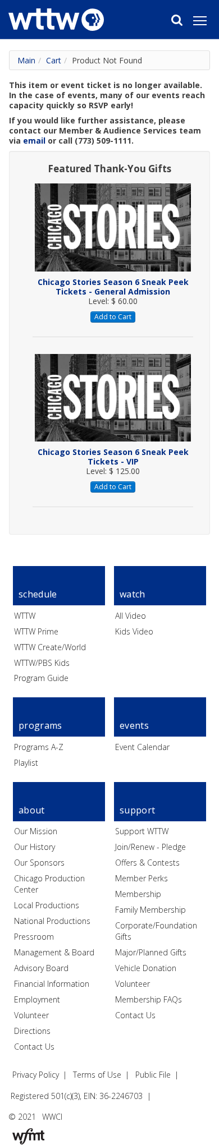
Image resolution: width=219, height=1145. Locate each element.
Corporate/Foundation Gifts (156, 931)
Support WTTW (141, 831)
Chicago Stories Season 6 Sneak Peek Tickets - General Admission (113, 287)
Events (134, 725)
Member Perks (141, 878)
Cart (53, 60)
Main (26, 60)
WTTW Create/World (50, 647)
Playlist (26, 762)
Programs (40, 725)
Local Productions (46, 905)
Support (137, 810)
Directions (32, 1031)
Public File (153, 1074)
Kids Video (134, 631)
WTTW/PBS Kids (42, 662)
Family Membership (150, 909)
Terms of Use (97, 1074)
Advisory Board (41, 968)
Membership (138, 894)
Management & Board (54, 952)
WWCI (52, 1116)
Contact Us (34, 1046)
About (32, 810)
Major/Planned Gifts (150, 952)
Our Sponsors (39, 862)
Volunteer (31, 1015)
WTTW (24, 615)
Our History (34, 846)
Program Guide (41, 678)
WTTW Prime (36, 631)
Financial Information (51, 983)
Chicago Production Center (49, 884)
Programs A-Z (38, 747)
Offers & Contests (147, 862)
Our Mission (35, 831)
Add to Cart (112, 316)
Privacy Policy (35, 1074)
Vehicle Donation (145, 968)
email (34, 140)
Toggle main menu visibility (205, 20)
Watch (132, 594)
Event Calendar (142, 747)
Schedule (38, 594)
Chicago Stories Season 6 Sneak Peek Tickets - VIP (113, 457)
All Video (130, 615)
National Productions (52, 921)
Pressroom (34, 936)
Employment (37, 999)
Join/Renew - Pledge (150, 846)
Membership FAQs (148, 999)
